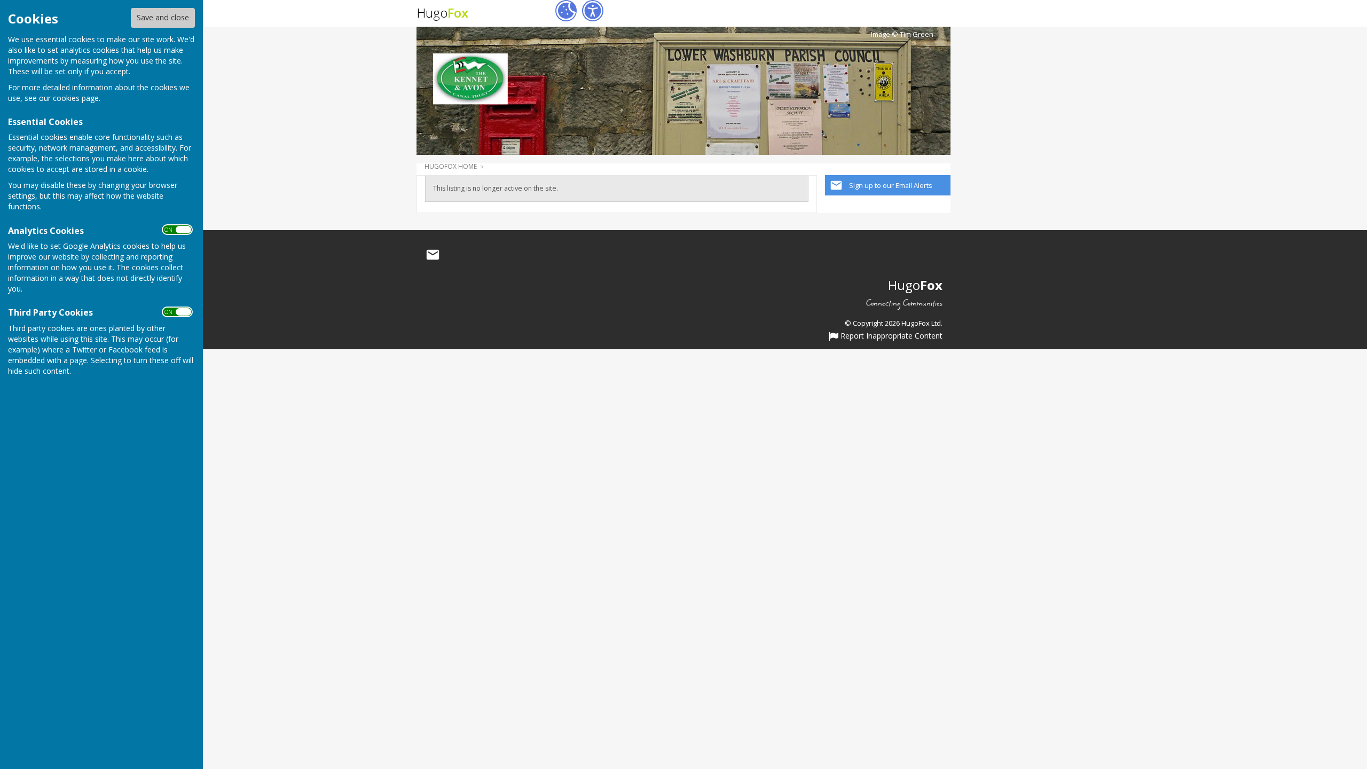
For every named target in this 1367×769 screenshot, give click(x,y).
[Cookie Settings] (566, 10)
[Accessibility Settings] (592, 10)
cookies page (76, 98)
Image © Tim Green (902, 34)
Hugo (442, 12)
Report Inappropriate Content (890, 336)
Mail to (433, 255)
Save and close (163, 17)
